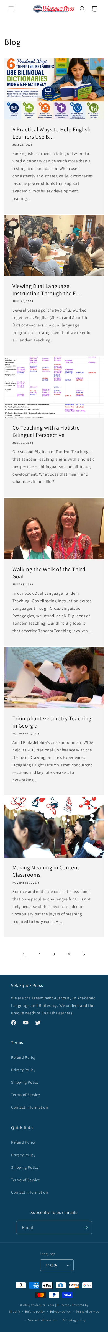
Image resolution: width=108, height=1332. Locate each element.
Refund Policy (23, 1057)
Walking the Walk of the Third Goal (48, 573)
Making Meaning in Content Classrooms (45, 871)
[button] (11, 9)
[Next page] (84, 954)
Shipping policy (74, 1320)
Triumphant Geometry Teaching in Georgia (51, 722)
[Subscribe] (85, 1227)
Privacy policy (60, 1311)
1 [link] (24, 954)
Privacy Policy (23, 1069)
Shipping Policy (24, 1082)
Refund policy (35, 1311)
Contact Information (29, 1107)
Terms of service (87, 1311)
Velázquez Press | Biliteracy (51, 1305)
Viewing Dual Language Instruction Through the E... (46, 289)
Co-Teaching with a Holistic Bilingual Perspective (45, 431)
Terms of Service (25, 1094)
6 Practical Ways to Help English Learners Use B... (51, 133)
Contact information (43, 1320)
